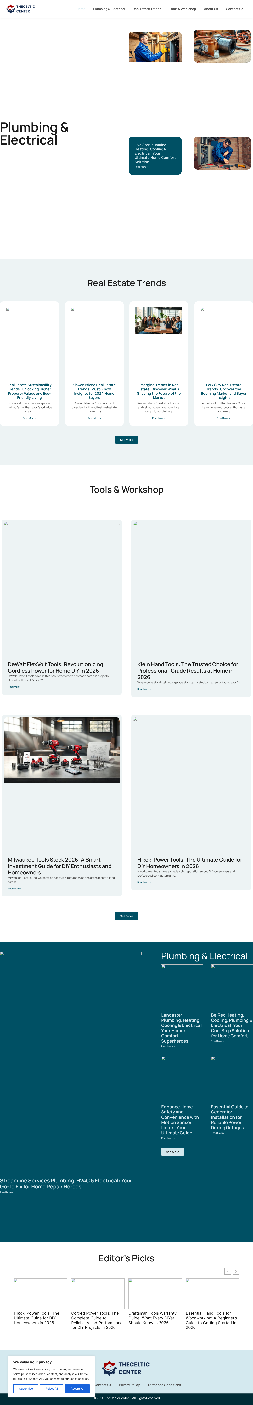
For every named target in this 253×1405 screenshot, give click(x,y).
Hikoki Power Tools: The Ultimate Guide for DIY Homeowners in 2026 (189, 862)
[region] (51, 1376)
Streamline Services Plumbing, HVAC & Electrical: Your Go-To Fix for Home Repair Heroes (66, 1183)
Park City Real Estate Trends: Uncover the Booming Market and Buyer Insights (223, 391)
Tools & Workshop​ (182, 9)
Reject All (52, 1388)
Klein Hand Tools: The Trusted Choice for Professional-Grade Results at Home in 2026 (187, 670)
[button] (236, 1271)
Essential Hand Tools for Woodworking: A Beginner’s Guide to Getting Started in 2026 (153, 1320)
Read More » (141, 166)
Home (80, 9)
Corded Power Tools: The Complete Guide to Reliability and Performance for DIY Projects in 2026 (39, 1320)
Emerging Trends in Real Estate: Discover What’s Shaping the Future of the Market (159, 391)
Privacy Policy (129, 1385)
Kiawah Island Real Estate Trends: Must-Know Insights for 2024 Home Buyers (94, 391)
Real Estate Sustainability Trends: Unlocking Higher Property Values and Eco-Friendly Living (29, 391)
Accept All (77, 1388)
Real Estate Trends (147, 9)
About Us (211, 9)
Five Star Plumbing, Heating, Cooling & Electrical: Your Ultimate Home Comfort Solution (155, 153)
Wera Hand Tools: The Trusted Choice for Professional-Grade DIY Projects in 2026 (207, 1320)
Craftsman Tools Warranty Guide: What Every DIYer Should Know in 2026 (95, 1318)
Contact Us (234, 9)
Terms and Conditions (164, 1385)
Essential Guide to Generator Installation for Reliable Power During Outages (229, 1117)
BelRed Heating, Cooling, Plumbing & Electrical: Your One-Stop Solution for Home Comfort (231, 1025)
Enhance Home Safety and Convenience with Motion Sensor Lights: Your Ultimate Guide (180, 1120)
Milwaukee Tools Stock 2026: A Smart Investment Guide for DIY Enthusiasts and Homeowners (59, 866)
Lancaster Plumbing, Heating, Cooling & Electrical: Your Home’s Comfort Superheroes (182, 1028)
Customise (26, 1388)
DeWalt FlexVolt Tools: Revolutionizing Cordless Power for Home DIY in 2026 (55, 667)
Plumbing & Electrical (109, 9)
